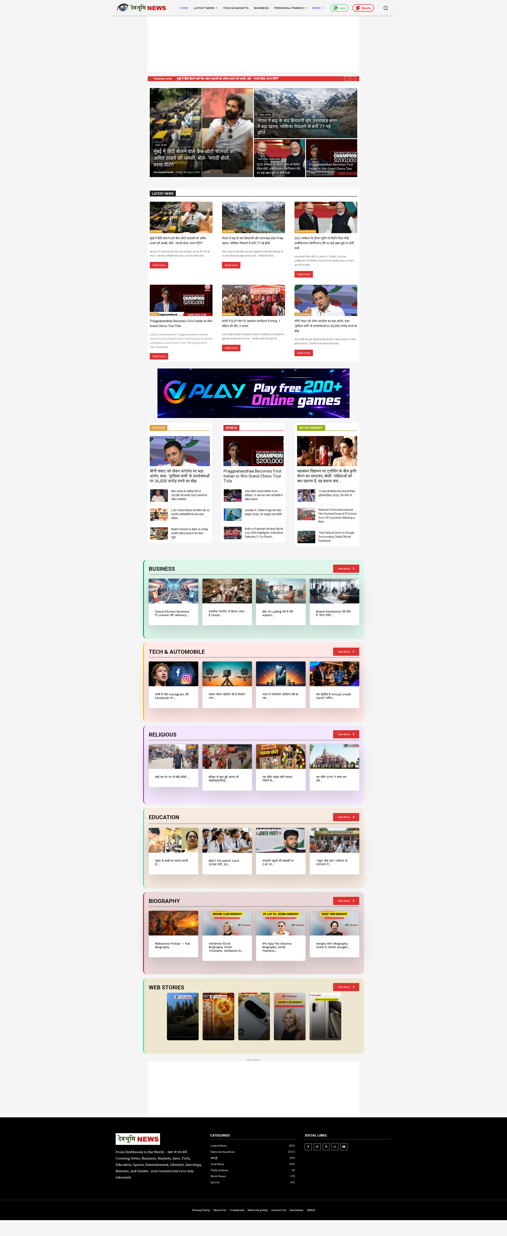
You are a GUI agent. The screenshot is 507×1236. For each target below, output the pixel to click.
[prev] (346, 78)
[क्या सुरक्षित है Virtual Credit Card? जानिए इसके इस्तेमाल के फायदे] (334, 673)
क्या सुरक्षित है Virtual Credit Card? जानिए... (333, 696)
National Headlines (269, 159)
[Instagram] (317, 1146)
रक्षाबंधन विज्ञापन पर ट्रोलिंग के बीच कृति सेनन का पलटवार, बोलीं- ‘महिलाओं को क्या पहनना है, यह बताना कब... (326, 476)
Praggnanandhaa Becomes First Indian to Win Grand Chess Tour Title (252, 476)
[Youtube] (343, 1146)
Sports (313, 159)
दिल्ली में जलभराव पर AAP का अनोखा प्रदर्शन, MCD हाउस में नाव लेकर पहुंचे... (189, 533)
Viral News (161, 145)
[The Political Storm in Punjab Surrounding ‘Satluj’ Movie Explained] (306, 537)
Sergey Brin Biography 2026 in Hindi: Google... (333, 945)
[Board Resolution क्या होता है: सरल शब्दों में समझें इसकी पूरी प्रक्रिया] (334, 591)
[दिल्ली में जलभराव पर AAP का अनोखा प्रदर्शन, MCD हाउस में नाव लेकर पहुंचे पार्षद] (159, 533)
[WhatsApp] (335, 1146)
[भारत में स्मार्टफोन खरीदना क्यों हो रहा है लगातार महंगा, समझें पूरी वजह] (280, 673)
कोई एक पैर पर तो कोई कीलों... (171, 777)
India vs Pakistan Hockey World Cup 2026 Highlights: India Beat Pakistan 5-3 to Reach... (264, 532)
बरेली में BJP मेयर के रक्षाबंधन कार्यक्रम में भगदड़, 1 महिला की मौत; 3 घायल (221, 78)
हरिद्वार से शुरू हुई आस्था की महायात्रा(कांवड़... (224, 778)
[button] (385, 8)
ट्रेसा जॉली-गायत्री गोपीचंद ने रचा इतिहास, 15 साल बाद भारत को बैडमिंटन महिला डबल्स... (264, 495)
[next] (353, 78)
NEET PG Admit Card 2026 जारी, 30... (224, 862)
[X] (326, 1146)
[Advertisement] (253, 44)
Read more (159, 265)
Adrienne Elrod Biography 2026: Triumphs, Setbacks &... (226, 947)
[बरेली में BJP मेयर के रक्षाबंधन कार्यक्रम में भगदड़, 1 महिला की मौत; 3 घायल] (253, 300)
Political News (303, 314)
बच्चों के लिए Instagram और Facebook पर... (172, 696)
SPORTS (231, 427)
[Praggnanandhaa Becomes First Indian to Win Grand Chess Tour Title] (331, 158)
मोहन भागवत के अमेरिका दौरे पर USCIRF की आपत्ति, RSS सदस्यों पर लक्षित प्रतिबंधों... (189, 495)
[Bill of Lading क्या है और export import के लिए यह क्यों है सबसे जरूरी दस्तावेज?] (280, 591)
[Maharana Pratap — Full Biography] (173, 923)
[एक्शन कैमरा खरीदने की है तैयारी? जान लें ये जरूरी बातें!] (227, 673)
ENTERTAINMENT (311, 427)
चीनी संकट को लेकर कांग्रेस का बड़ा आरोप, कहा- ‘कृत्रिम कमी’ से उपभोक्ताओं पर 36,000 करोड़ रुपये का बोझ (325, 326)
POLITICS (158, 427)
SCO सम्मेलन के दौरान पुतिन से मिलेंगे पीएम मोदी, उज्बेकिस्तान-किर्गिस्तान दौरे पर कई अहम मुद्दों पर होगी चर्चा (324, 243)
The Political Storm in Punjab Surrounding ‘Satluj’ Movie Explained (336, 536)
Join (342, 8)
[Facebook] (308, 1146)
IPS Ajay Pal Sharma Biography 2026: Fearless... (277, 947)
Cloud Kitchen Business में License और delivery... (172, 613)
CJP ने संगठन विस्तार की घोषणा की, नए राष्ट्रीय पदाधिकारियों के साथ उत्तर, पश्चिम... (190, 514)
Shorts (366, 8)
